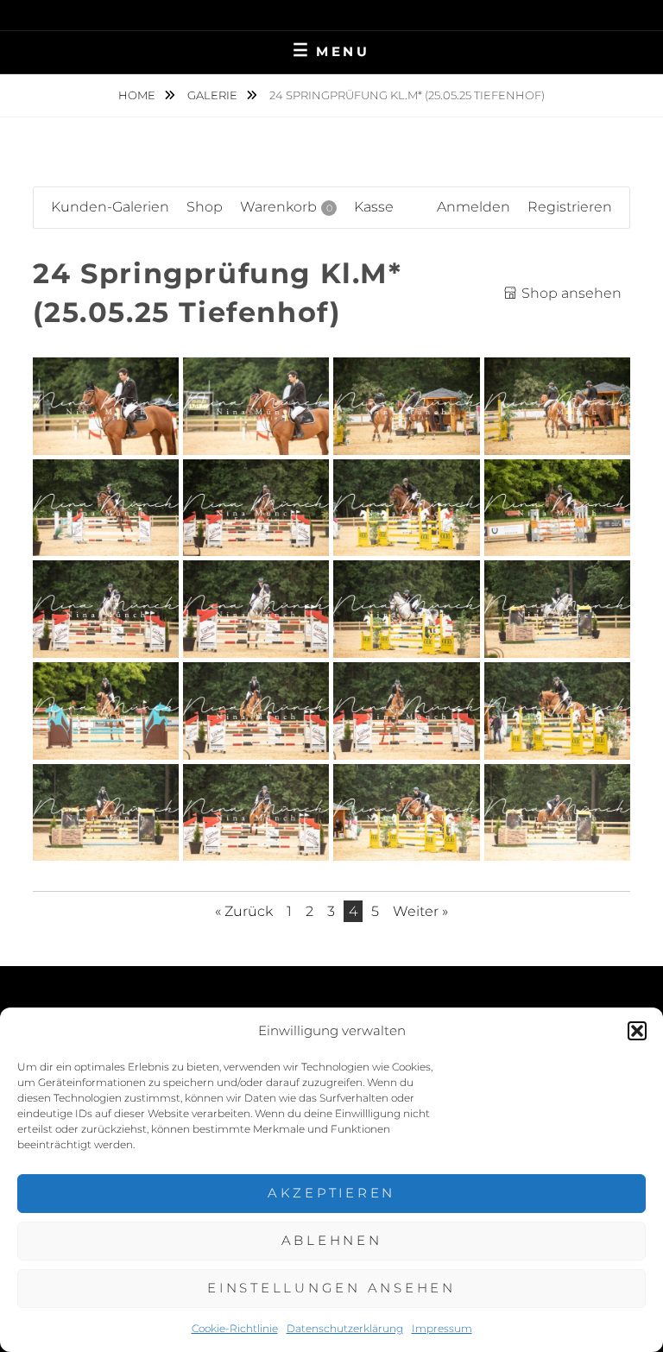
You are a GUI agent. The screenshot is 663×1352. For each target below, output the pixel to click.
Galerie (213, 95)
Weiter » (420, 911)
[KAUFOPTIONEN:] (106, 436)
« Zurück (244, 911)
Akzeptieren (331, 1193)
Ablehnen (331, 1240)
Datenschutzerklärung (345, 1328)
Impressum (442, 1328)
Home (138, 95)
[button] (637, 1030)
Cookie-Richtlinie (235, 1328)
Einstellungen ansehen (331, 1287)
